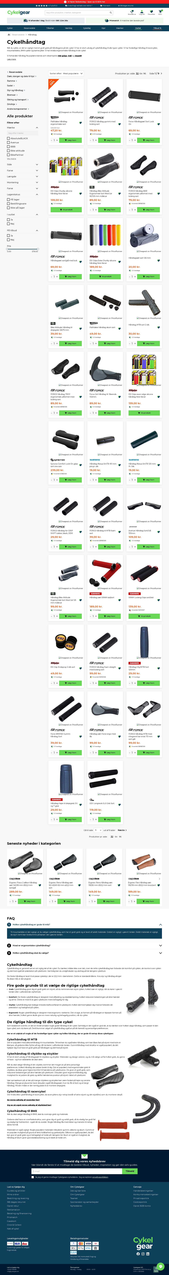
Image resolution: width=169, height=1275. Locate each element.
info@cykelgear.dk (13, 1271)
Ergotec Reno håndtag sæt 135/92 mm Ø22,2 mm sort (100, 883)
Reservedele (29, 28)
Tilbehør (50, 28)
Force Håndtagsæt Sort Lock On (141, 122)
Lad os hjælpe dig (16, 1187)
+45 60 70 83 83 (11, 1269)
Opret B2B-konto (142, 1206)
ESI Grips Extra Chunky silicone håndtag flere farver (103, 261)
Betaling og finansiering (19, 1213)
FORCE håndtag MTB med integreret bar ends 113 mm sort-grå (140, 736)
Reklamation (13, 1210)
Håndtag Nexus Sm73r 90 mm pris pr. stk (103, 465)
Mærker (119, 28)
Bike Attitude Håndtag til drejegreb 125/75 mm (61, 328)
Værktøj (68, 28)
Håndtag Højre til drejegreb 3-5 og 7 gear (64, 804)
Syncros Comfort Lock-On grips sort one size (64, 465)
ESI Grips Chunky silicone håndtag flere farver (61, 192)
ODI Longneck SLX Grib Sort (102, 803)
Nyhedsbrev (76, 1206)
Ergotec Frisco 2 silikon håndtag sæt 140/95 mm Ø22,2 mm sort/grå (23, 885)
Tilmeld (130, 1171)
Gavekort (11, 1221)
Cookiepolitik (140, 1202)
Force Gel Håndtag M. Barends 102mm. (103, 395)
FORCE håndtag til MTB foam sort (102, 532)
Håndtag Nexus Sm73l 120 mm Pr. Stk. (142, 465)
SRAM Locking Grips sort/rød (141, 597)
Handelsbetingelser (143, 1191)
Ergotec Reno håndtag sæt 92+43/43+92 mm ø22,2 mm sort (61, 885)
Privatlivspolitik (141, 1198)
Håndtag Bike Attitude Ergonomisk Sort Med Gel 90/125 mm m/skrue (101, 193)
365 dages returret (16, 1202)
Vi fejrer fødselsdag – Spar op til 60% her (86, 2)
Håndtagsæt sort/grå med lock (64, 260)
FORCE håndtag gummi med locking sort (102, 122)
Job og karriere (78, 1191)
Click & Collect (14, 1225)
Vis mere (11, 159)
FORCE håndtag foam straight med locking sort (103, 668)
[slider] (7, 249)
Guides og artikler (16, 1191)
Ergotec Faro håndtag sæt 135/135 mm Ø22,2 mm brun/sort (142, 883)
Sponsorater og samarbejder (84, 1202)
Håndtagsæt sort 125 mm (140, 258)
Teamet (74, 1198)
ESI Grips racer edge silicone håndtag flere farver (141, 395)
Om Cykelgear (77, 1187)
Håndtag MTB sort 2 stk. (139, 325)
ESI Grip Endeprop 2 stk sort (63, 667)
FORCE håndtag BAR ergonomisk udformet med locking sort (140, 193)
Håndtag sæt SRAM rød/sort (102, 597)
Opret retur (13, 1206)
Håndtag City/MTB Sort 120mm (139, 668)
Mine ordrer (13, 1194)
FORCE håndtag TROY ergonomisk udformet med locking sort (62, 397)
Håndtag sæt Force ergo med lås (103, 735)
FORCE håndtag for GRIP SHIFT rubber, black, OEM (62, 532)
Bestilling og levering (18, 1198)
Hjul (103, 28)
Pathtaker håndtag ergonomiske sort (59, 122)
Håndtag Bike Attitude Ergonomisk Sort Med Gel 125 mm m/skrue (63, 600)
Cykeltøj (87, 28)
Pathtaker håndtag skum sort (102, 327)
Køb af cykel (13, 1229)
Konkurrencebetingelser (145, 1194)
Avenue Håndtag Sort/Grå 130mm (140, 532)
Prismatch (12, 1217)
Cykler (10, 28)
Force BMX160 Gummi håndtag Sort (60, 735)
